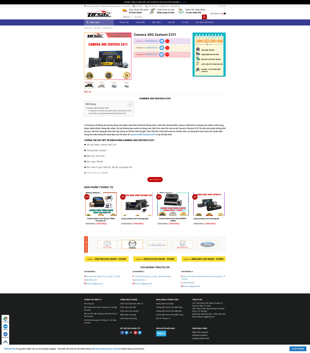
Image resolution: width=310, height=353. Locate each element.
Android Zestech (199, 335)
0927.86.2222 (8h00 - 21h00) (110, 259)
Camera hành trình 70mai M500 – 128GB (173, 219)
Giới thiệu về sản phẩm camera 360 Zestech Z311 (108, 113)
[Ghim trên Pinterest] (135, 333)
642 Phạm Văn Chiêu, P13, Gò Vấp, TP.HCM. (102, 276)
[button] (218, 13)
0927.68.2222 (91, 280)
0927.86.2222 (139, 280)
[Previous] (88, 56)
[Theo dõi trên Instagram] (220, 6)
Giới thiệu (156, 22)
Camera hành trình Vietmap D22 (134, 219)
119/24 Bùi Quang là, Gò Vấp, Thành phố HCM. (152, 276)
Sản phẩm (140, 22)
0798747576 (151, 54)
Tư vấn (185, 22)
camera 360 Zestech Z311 (142, 134)
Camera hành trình (200, 338)
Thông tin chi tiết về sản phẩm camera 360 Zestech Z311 (110, 111)
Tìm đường (5, 322)
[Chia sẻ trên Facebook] (122, 333)
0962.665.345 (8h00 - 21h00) (207, 259)
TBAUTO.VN (9, 349)
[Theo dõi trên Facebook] (217, 6)
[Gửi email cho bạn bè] (131, 333)
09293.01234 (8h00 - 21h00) (158, 259)
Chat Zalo (5, 329)
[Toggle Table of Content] (128, 104)
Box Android (115, 349)
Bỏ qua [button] (183, 2)
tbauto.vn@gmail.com (94, 283)
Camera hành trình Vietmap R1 (206, 219)
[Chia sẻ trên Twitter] (127, 333)
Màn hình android (99, 349)
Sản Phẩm (97, 28)
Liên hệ (171, 22)
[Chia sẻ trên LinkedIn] (140, 333)
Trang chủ (124, 22)
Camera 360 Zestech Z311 (98, 108)
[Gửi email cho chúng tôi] (224, 6)
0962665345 (151, 41)
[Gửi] (204, 17)
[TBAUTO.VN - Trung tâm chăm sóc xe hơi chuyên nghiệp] (99, 13)
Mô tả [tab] (87, 91)
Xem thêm (154, 179)
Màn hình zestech (200, 332)
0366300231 (151, 47)
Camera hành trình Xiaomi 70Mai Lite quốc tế (101, 219)
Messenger (5, 337)
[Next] (127, 56)
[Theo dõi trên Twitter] (222, 6)
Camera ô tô (107, 28)
